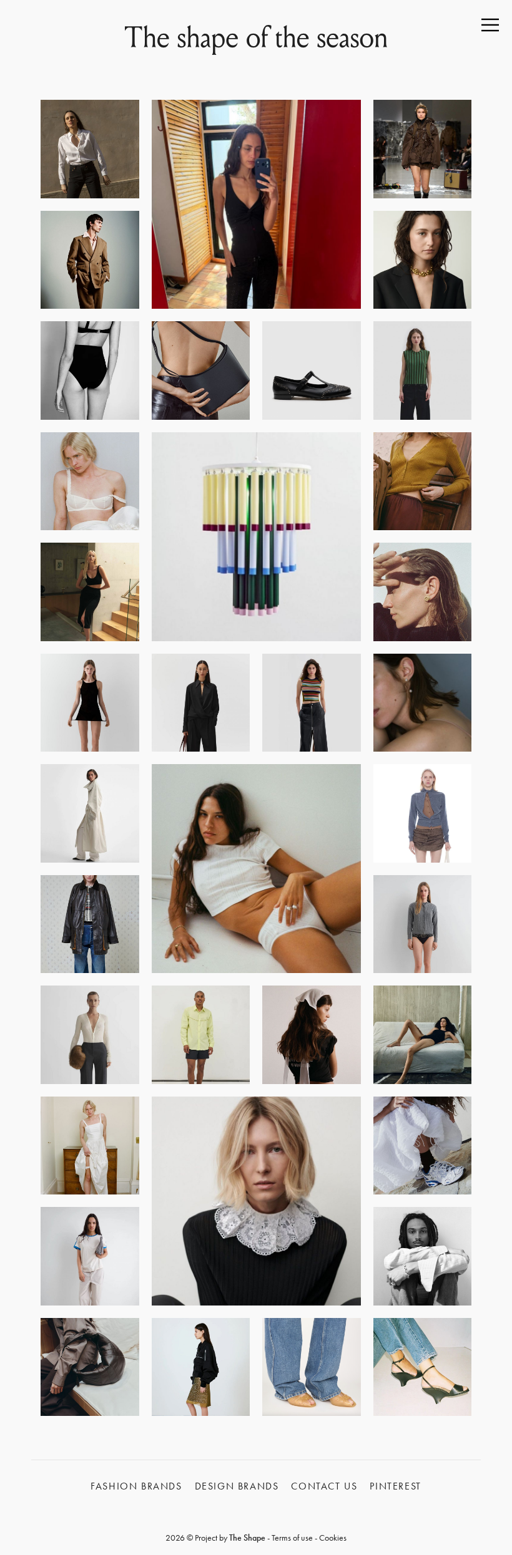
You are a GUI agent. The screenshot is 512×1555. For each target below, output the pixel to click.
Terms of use (292, 1537)
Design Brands (237, 1486)
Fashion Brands (136, 1486)
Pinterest (395, 1486)
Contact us (324, 1486)
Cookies (333, 1537)
